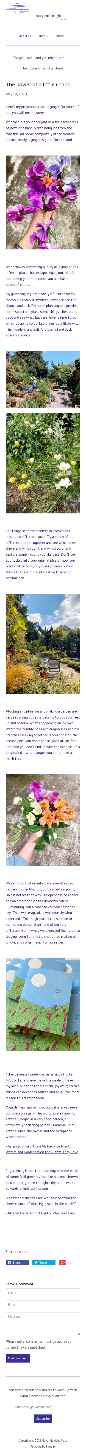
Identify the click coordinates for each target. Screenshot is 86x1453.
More (60, 36)
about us (25, 36)
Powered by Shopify (43, 1447)
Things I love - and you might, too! (39, 57)
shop (42, 36)
